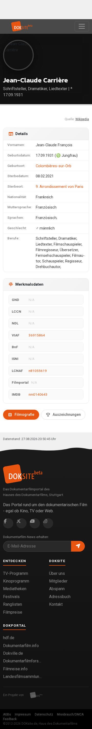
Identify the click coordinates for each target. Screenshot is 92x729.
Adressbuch (60, 596)
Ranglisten (12, 604)
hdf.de (8, 637)
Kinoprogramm (16, 581)
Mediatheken (14, 588)
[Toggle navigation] (82, 26)
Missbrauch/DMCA (70, 714)
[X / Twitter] (21, 523)
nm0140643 (38, 394)
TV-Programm (15, 573)
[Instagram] (48, 523)
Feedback (10, 719)
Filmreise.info (15, 668)
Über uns (57, 573)
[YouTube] (35, 523)
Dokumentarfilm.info (21, 645)
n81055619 (38, 371)
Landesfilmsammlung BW (23, 676)
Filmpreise (12, 612)
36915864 (37, 335)
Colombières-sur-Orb (53, 166)
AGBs (7, 714)
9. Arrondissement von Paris (59, 186)
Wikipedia (82, 119)
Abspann (57, 588)
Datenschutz (44, 714)
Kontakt (56, 604)
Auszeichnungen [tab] (67, 414)
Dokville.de (13, 653)
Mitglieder (58, 581)
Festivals (11, 596)
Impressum (23, 714)
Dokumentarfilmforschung (23, 661)
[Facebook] (8, 523)
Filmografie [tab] (24, 414)
